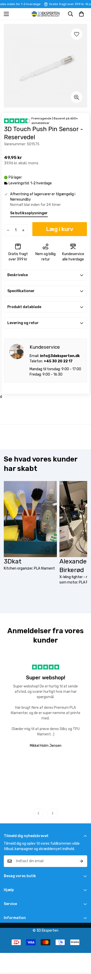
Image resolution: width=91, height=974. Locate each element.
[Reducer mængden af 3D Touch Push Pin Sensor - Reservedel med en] (8, 230)
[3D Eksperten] (45, 14)
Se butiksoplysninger (29, 213)
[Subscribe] (81, 861)
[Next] (53, 813)
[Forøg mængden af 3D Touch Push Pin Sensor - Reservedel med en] (23, 230)
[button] (81, 14)
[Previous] (38, 813)
